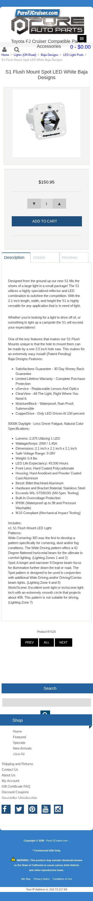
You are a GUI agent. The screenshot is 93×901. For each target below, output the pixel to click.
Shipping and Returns (17, 764)
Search (50, 688)
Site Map (25, 879)
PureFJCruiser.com (56, 840)
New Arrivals (22, 748)
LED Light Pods (73, 55)
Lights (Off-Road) (25, 55)
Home (5, 55)
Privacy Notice (42, 879)
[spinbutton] (46, 204)
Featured (19, 737)
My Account (10, 781)
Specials (19, 743)
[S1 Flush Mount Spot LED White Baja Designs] (46, 156)
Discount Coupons (15, 792)
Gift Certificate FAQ (16, 786)
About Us (8, 775)
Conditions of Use (62, 879)
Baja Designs (49, 55)
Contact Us (10, 769)
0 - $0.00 (80, 47)
